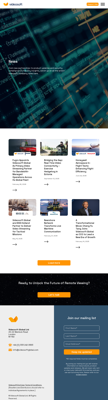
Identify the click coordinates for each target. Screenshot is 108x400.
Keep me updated (82, 351)
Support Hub (93, 4)
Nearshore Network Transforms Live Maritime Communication (52, 226)
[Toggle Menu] (103, 4)
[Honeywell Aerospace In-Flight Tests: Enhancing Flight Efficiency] (85, 147)
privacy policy (81, 374)
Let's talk (54, 294)
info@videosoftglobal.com (25, 350)
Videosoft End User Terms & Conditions (25, 385)
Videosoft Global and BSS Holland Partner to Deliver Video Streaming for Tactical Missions (22, 227)
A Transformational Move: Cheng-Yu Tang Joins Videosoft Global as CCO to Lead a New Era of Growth (85, 229)
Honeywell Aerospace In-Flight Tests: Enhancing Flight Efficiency (84, 166)
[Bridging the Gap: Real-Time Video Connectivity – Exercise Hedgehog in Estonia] (54, 147)
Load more (54, 262)
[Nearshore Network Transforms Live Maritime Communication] (54, 207)
